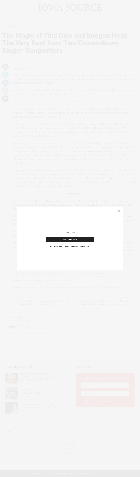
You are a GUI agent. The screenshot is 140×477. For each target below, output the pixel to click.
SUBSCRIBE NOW (70, 239)
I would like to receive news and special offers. (71, 246)
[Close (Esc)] (119, 211)
